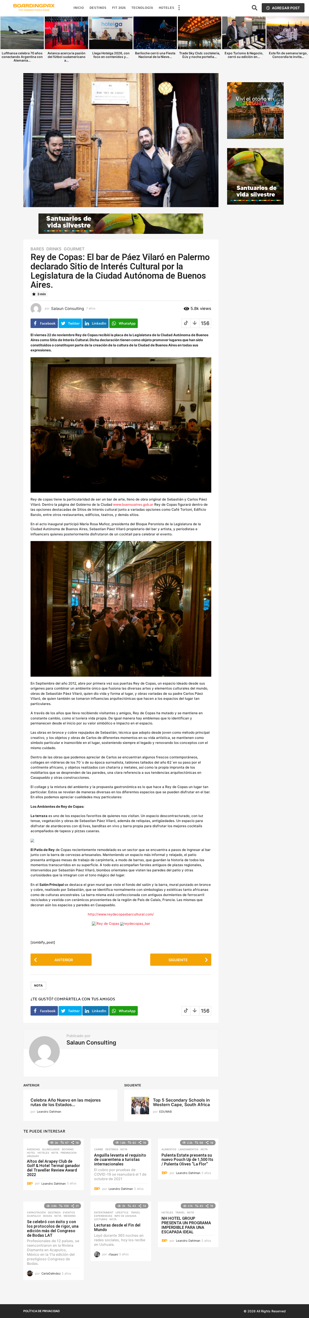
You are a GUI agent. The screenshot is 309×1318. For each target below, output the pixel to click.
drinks (54, 249)
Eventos (69, 1212)
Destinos (98, 8)
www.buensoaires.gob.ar (133, 504)
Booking (68, 1149)
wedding (70, 1216)
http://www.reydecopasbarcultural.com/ (121, 914)
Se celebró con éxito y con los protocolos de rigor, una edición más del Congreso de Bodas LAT (52, 1228)
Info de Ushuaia (125, 1216)
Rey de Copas (108, 923)
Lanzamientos (188, 1149)
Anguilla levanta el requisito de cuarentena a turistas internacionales (120, 1160)
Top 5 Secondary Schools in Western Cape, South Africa (181, 1102)
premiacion (68, 1152)
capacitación (36, 1212)
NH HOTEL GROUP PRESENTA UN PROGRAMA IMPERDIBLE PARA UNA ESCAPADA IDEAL (186, 1225)
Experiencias (103, 1216)
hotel (31, 1152)
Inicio (79, 8)
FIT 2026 (119, 8)
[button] (178, 7)
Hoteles (166, 8)
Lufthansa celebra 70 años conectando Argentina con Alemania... (22, 56)
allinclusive (51, 1149)
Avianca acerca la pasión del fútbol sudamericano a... (67, 56)
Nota (38, 985)
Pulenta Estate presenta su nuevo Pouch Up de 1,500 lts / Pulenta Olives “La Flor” (187, 1160)
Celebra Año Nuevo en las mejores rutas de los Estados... (66, 1102)
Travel (135, 1212)
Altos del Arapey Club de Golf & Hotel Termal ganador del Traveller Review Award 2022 (53, 1168)
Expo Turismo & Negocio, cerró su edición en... (244, 55)
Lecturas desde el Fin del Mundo (117, 1227)
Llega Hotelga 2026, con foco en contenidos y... (111, 55)
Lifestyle (122, 1212)
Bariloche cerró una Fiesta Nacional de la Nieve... (155, 55)
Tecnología (142, 8)
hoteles (43, 1152)
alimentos (169, 1149)
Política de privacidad (41, 1311)
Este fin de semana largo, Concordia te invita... (288, 55)
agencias (33, 1149)
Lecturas (100, 1219)
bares (37, 249)
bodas (47, 1216)
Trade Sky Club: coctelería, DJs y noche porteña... (199, 55)
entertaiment (103, 1212)
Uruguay (33, 1156)
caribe (98, 1149)
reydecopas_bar (137, 923)
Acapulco (34, 1216)
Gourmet (74, 249)
